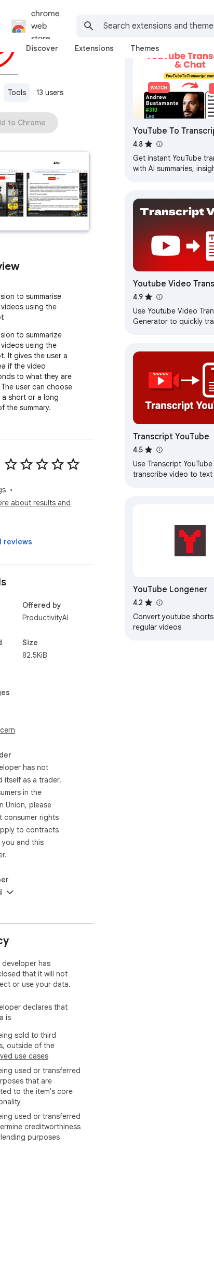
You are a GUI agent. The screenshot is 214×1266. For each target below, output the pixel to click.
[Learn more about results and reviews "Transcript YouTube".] (158, 449)
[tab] (42, 48)
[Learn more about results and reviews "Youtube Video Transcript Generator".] (158, 296)
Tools (17, 92)
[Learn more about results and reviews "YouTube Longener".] (158, 602)
